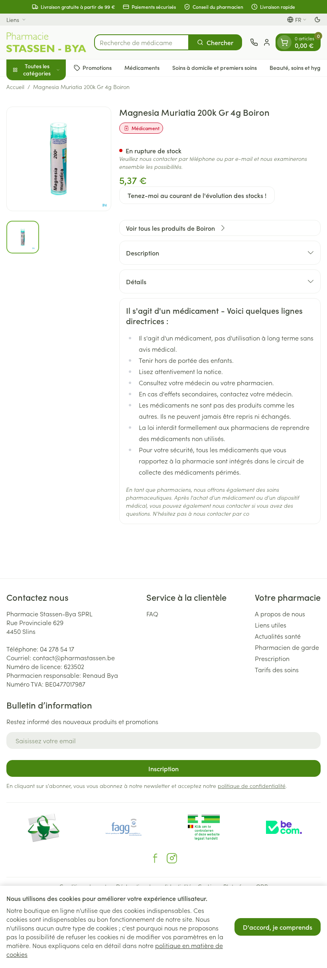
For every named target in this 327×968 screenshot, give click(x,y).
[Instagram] (172, 858)
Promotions (97, 67)
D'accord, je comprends (277, 926)
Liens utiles (270, 624)
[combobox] (141, 42)
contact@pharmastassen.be (74, 657)
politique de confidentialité (252, 786)
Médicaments (142, 67)
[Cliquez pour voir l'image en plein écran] (59, 159)
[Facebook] (155, 858)
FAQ (152, 613)
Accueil (15, 87)
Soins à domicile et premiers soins (214, 67)
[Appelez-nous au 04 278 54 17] (254, 42)
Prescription (272, 658)
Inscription (163, 768)
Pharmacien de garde (287, 647)
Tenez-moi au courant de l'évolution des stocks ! (197, 195)
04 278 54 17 (57, 648)
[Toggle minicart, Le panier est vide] (284, 42)
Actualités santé (278, 635)
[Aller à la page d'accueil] (46, 42)
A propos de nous (280, 613)
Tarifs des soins (277, 669)
